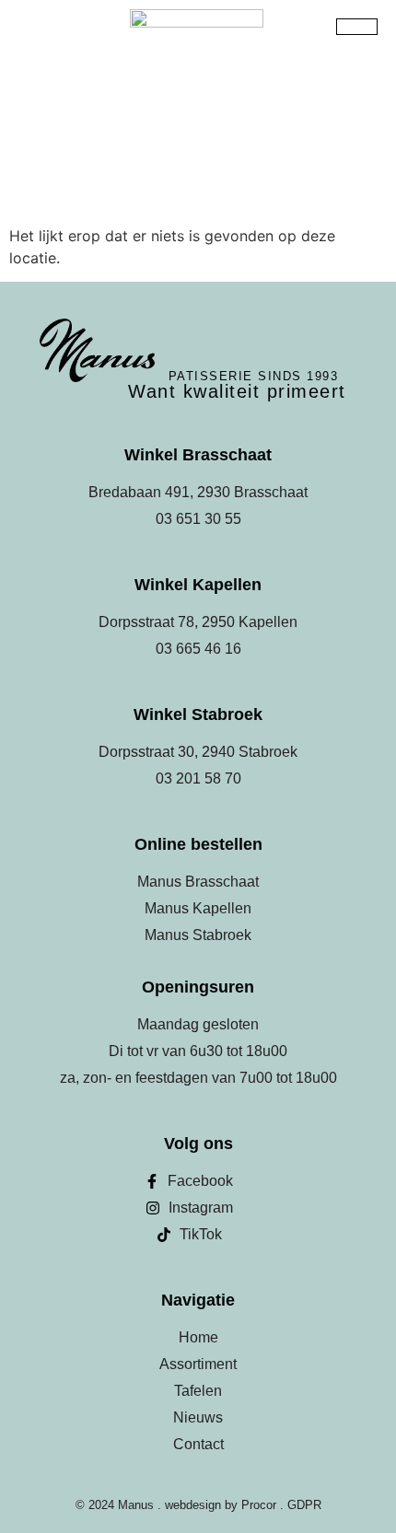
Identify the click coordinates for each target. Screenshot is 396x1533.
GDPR (304, 1505)
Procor (258, 1505)
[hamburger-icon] (357, 26)
